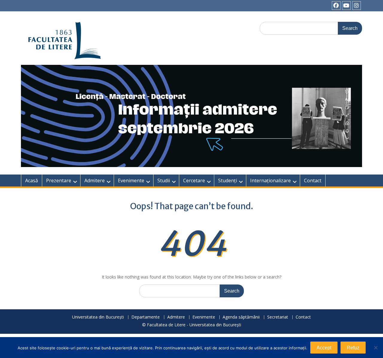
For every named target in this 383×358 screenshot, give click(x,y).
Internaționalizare (270, 180)
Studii (163, 180)
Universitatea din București (98, 317)
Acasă (31, 180)
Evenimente (131, 180)
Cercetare (194, 180)
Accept (324, 347)
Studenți (227, 180)
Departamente (145, 317)
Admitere (94, 180)
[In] (356, 5)
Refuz (353, 347)
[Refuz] (376, 348)
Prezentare (58, 180)
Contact (312, 180)
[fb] (336, 5)
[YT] (346, 5)
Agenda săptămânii (241, 317)
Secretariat (277, 317)
